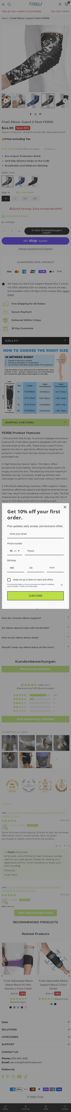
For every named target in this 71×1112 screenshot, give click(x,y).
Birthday (11, 560)
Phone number (14, 543)
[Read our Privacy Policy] (62, 585)
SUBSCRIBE (35, 595)
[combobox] (14, 551)
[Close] (65, 507)
